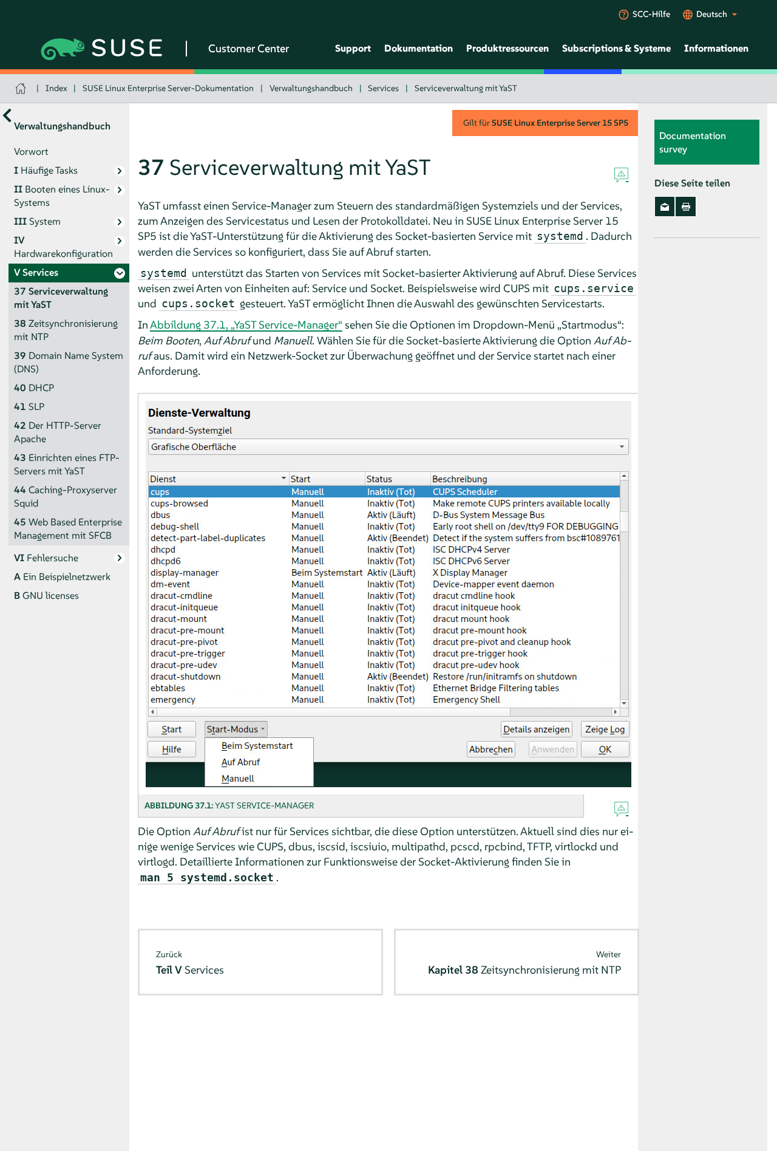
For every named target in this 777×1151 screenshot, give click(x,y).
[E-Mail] (665, 206)
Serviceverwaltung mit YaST (466, 88)
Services (383, 88)
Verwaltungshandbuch (311, 88)
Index (56, 88)
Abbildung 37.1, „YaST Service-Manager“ (246, 325)
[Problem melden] (621, 175)
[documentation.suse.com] (22, 88)
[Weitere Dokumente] (7, 115)
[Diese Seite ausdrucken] (686, 206)
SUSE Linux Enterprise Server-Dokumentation (168, 88)
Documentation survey (692, 142)
